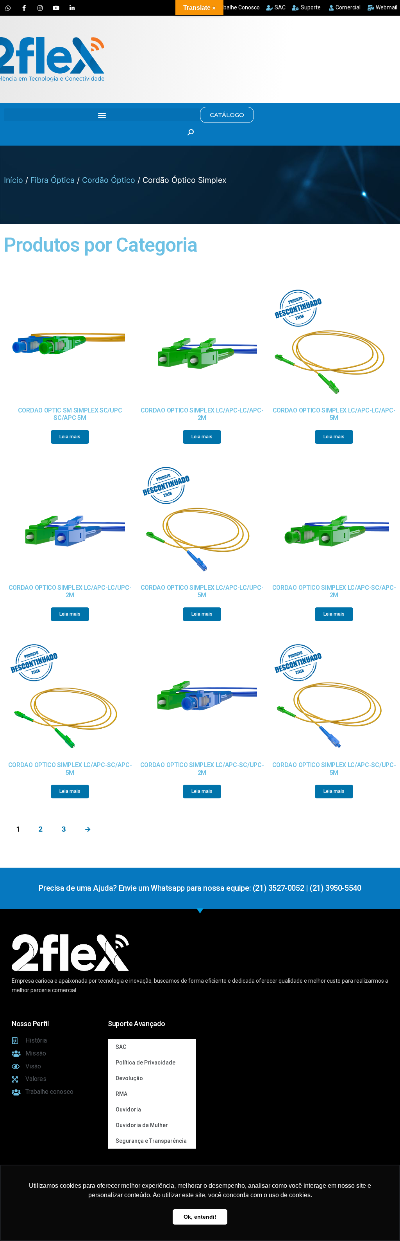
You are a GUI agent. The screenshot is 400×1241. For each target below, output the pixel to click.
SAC (121, 1047)
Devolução (129, 1078)
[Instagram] (40, 8)
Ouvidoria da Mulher (142, 1125)
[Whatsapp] (8, 8)
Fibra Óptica (52, 180)
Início (13, 180)
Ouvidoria (128, 1109)
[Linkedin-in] (72, 8)
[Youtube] (56, 8)
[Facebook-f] (24, 8)
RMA (121, 1094)
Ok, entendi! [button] (200, 1217)
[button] (102, 114)
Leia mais (69, 436)
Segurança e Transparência (151, 1141)
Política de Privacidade (145, 1062)
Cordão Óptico (108, 180)
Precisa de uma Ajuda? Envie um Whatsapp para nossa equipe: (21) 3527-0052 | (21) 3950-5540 (200, 888)
